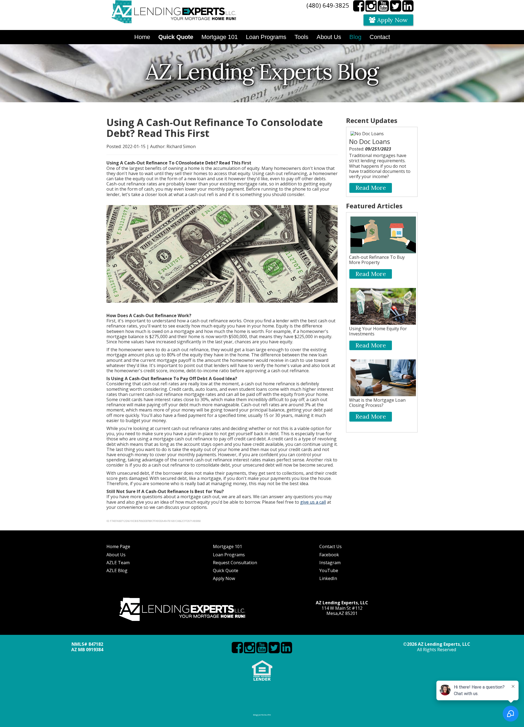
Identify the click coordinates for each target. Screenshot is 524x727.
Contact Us (330, 546)
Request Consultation (235, 563)
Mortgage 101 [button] (219, 37)
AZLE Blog (116, 570)
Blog (355, 37)
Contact (380, 37)
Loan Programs (229, 555)
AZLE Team (118, 563)
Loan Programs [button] (266, 37)
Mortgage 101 (227, 546)
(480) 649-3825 (327, 5)
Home (142, 37)
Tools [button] (301, 37)
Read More (370, 187)
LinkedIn (328, 578)
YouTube (328, 570)
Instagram (330, 563)
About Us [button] (329, 37)
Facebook (329, 555)
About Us (116, 555)
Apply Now (392, 20)
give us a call (313, 502)
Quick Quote (225, 570)
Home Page (118, 546)
